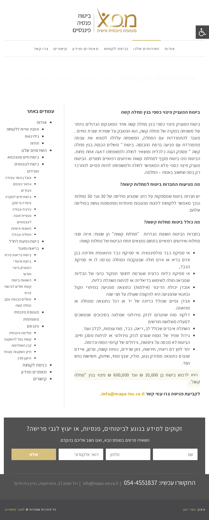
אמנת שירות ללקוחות (23, 129)
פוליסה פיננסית (20, 332)
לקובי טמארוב (15, 509)
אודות (41, 122)
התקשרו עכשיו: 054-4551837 (159, 482)
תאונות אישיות (21, 228)
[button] (202, 32)
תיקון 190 (24, 358)
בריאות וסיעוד (61, 78)
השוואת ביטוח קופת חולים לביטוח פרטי (18, 286)
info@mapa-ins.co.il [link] (123, 394)
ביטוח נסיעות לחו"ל (24, 241)
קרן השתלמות (21, 345)
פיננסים (33, 326)
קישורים (40, 379)
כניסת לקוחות (34, 365)
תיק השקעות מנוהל (17, 351)
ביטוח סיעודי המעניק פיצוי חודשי (22, 267)
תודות (34, 143)
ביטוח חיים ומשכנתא (23, 157)
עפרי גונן (189, 509)
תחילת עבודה (21, 234)
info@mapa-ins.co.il (100, 483)
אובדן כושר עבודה (18, 177)
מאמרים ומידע (34, 372)
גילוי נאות (32, 136)
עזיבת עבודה (21, 209)
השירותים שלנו (87, 78)
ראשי (107, 78)
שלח (34, 454)
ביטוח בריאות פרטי (18, 254)
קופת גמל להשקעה (18, 339)
